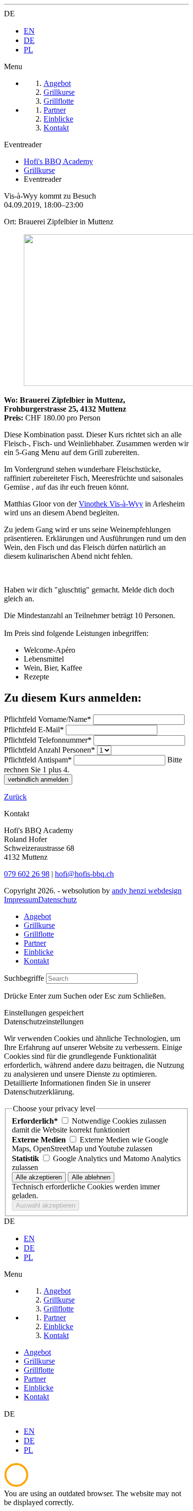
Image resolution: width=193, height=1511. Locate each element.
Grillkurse (39, 925)
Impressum (21, 899)
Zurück (15, 797)
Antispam (38, 760)
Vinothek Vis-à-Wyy (111, 504)
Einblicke (38, 952)
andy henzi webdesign (147, 890)
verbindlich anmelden (38, 779)
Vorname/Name (47, 719)
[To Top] (16, 1484)
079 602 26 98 (26, 874)
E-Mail (34, 729)
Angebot (37, 916)
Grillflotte (39, 934)
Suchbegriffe (24, 978)
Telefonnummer (48, 740)
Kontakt (36, 961)
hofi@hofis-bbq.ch (84, 874)
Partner (35, 943)
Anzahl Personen (49, 750)
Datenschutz (57, 899)
